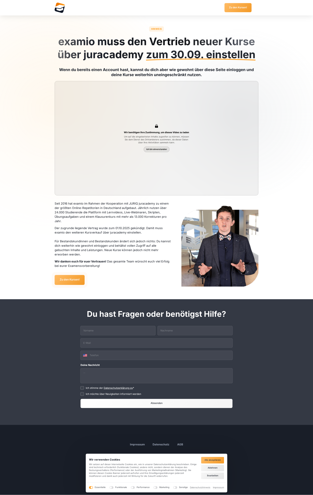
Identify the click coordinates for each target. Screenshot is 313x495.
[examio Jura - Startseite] (60, 8)
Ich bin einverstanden (156, 149)
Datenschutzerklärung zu (118, 387)
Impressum (218, 487)
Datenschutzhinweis (200, 487)
